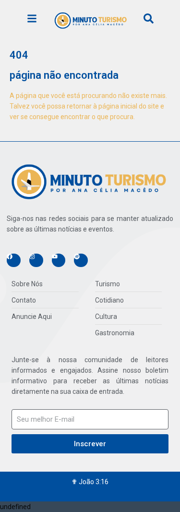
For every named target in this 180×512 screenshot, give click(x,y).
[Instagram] (36, 261)
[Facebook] (14, 261)
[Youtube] (59, 261)
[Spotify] (81, 261)
